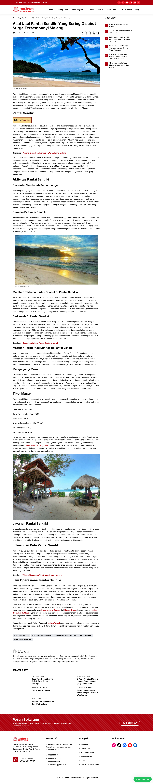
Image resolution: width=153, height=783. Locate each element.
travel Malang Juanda (50, 610)
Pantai (42, 676)
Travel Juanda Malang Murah (37, 445)
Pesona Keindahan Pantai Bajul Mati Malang (43, 702)
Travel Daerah (95, 10)
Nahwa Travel (18, 33)
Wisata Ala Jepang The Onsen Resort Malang (42, 575)
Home (50, 10)
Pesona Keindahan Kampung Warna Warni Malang (44, 153)
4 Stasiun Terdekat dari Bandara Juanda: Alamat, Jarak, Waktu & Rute (118, 56)
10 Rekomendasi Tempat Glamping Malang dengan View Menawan (118, 48)
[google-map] (15, 759)
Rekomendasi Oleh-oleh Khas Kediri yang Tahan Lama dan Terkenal (120, 39)
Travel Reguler (77, 10)
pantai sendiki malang (23, 639)
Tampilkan (26, 120)
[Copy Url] (82, 33)
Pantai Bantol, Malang (41, 690)
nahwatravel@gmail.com (38, 2)
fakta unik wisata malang (66, 635)
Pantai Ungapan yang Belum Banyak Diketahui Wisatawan (87, 692)
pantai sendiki (86, 635)
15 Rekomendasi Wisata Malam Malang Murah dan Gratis (119, 65)
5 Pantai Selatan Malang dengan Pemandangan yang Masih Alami (87, 681)
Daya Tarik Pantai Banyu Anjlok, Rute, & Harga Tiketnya (42, 681)
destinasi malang (22, 635)
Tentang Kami (62, 10)
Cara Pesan (127, 10)
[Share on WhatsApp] (94, 33)
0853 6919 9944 (20, 2)
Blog (137, 10)
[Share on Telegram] (98, 33)
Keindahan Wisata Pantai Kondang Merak (40, 343)
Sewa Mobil (111, 10)
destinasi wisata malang (42, 635)
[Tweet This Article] (90, 33)
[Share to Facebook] (86, 33)
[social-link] (119, 2)
